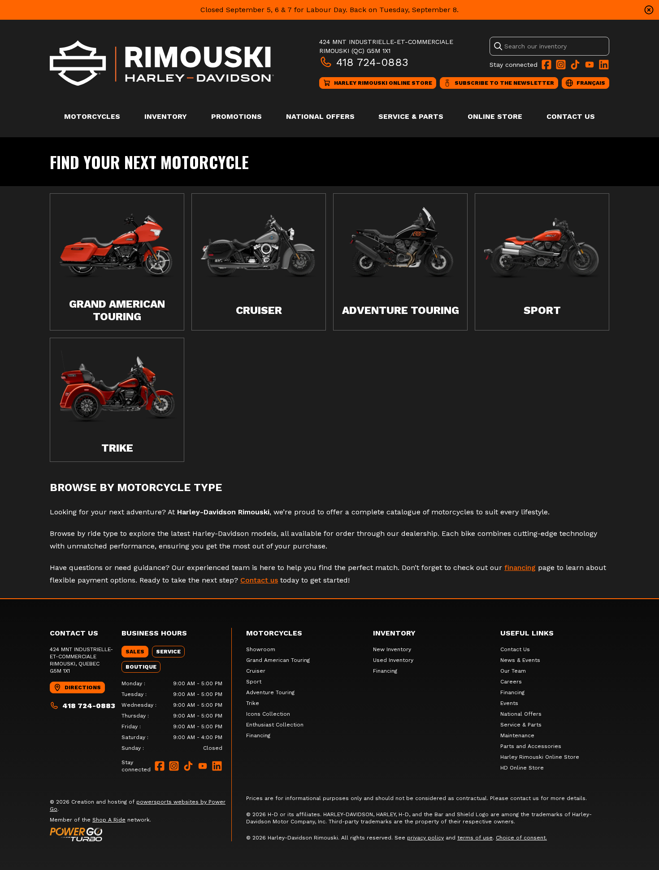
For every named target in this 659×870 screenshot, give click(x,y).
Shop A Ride (109, 820)
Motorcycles (92, 116)
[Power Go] (140, 834)
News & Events (520, 660)
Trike (252, 703)
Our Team (513, 671)
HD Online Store (522, 768)
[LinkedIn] (603, 64)
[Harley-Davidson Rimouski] (162, 63)
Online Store (495, 116)
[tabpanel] (171, 716)
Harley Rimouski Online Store (539, 757)
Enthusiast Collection (274, 725)
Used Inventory (393, 660)
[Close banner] (648, 10)
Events (509, 703)
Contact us (259, 580)
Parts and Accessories (530, 746)
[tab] (134, 651)
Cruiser (255, 671)
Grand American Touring (278, 660)
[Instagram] (560, 64)
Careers (511, 682)
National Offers (320, 116)
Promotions (236, 116)
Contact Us (570, 116)
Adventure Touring (270, 692)
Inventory (165, 116)
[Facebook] (546, 64)
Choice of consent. (521, 838)
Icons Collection (268, 714)
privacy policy (425, 838)
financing (520, 567)
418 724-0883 (372, 62)
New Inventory (392, 649)
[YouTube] (589, 64)
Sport (253, 682)
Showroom (260, 649)
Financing (258, 735)
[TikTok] (575, 64)
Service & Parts (410, 116)
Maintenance (517, 735)
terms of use (475, 838)
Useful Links (527, 633)
